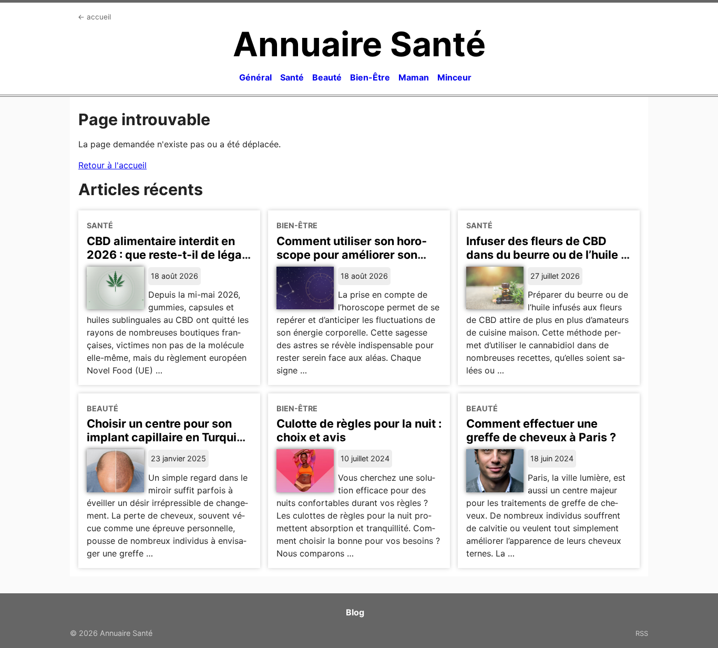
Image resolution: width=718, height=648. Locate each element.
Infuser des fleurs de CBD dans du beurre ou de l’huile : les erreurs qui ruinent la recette (545, 261)
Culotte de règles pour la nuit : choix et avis (359, 430)
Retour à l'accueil (112, 165)
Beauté (327, 77)
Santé (292, 77)
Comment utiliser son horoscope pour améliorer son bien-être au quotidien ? (351, 254)
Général (255, 77)
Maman (413, 77)
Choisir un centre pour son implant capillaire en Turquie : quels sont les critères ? (168, 437)
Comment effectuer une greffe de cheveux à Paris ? (541, 430)
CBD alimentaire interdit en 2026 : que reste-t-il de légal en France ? (166, 254)
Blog (355, 612)
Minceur (454, 77)
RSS (641, 633)
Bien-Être (370, 77)
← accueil (94, 17)
